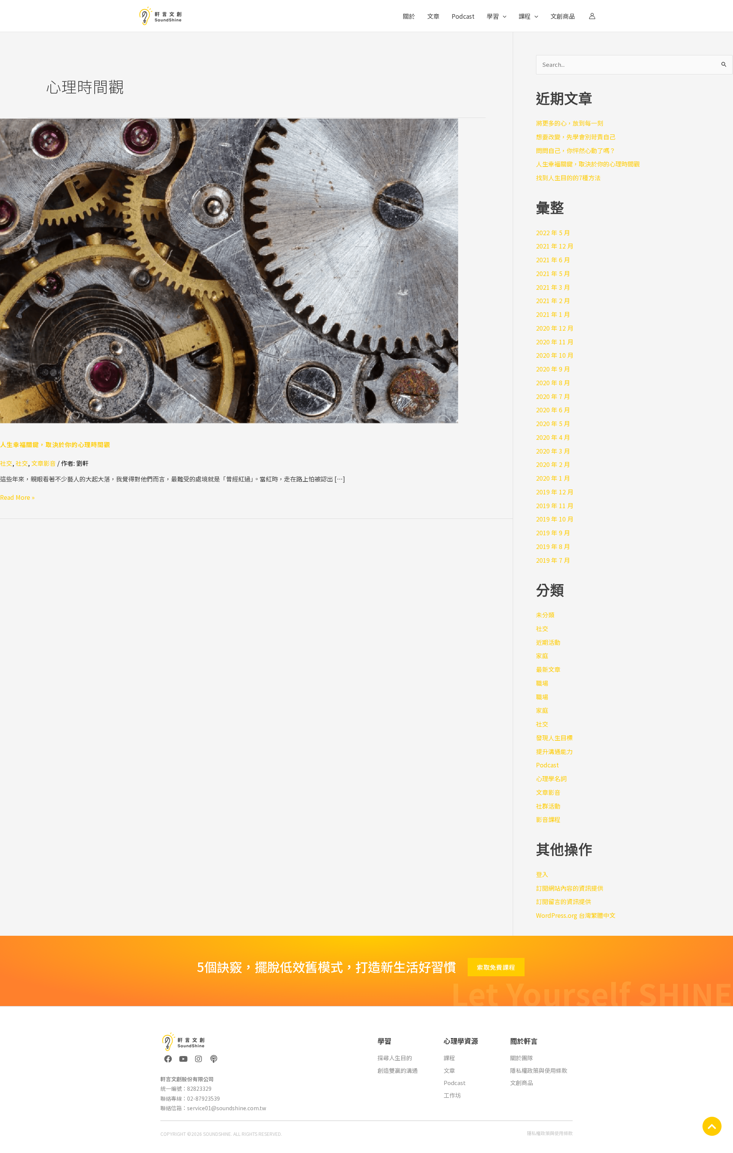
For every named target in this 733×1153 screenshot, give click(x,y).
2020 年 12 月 (554, 328)
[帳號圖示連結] (592, 16)
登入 (542, 874)
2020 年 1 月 (553, 478)
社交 (6, 463)
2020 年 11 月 (554, 341)
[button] (503, 16)
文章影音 (43, 463)
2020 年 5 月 (553, 423)
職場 (542, 683)
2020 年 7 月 (553, 396)
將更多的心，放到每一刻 (569, 123)
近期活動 (548, 642)
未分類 (545, 614)
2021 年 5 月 (553, 273)
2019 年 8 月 (553, 546)
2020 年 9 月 (553, 368)
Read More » (17, 497)
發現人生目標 (554, 737)
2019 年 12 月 (554, 491)
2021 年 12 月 (554, 245)
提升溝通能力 (554, 751)
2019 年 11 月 (554, 505)
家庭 (542, 655)
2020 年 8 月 (553, 382)
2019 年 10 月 (554, 518)
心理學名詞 (551, 778)
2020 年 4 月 (553, 437)
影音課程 (548, 819)
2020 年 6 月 (553, 409)
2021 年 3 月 (553, 287)
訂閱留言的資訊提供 (563, 901)
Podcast (547, 764)
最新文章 (548, 669)
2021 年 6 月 (553, 259)
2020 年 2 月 (553, 464)
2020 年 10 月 (554, 355)
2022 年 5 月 (553, 232)
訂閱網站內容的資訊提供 (569, 888)
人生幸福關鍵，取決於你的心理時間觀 (55, 444)
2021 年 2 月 (553, 300)
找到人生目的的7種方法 (568, 177)
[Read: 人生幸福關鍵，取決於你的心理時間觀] (229, 269)
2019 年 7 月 (553, 560)
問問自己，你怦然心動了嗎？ (575, 150)
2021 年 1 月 (553, 314)
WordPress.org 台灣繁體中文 (575, 915)
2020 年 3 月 (553, 450)
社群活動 (548, 806)
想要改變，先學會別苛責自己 (575, 136)
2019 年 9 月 (553, 532)
